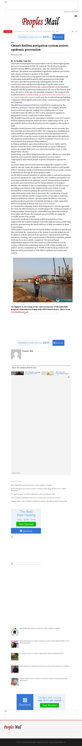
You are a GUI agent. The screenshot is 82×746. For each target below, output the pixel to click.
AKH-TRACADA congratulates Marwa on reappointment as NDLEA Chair (62, 374)
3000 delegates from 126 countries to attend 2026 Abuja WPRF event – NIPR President (36, 33)
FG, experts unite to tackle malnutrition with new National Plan (33, 494)
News (13, 42)
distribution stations (46, 204)
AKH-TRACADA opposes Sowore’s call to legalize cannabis (31, 485)
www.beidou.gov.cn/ (19, 312)
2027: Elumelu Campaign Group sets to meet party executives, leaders (32, 374)
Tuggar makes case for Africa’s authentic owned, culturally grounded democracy (39, 501)
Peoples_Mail (17, 55)
